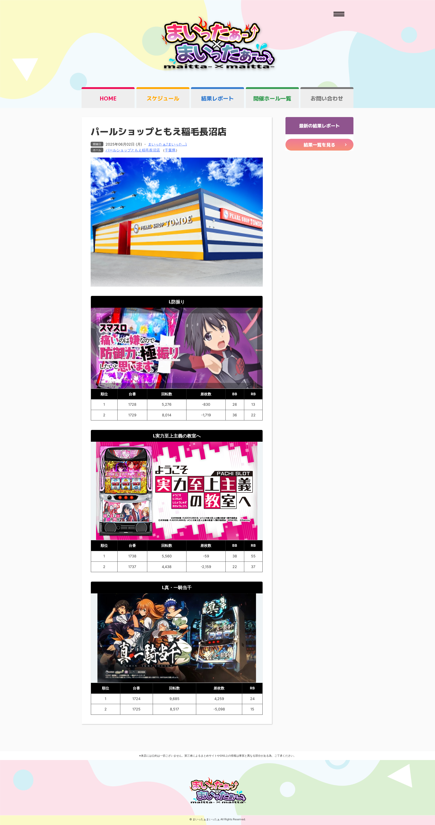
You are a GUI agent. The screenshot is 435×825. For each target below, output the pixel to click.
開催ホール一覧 (272, 98)
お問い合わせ (327, 98)
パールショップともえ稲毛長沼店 (133, 150)
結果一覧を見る (319, 144)
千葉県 (170, 150)
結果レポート (217, 98)
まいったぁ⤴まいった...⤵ (167, 144)
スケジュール (163, 98)
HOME (108, 98)
